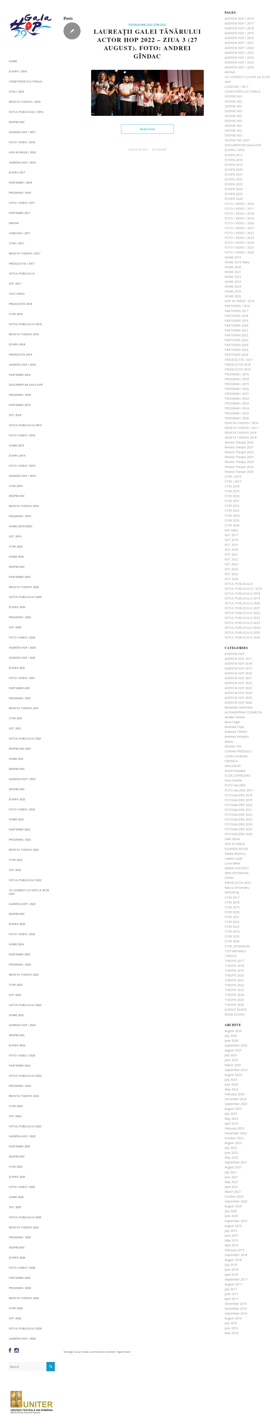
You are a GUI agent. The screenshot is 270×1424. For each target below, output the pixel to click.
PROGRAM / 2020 (20, 617)
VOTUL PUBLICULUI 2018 (25, 324)
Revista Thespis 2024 (24, 1096)
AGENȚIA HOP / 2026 (22, 1338)
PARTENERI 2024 (19, 1065)
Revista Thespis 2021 (24, 708)
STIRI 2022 (15, 860)
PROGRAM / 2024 (20, 1086)
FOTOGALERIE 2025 (238, 829)
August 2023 (233, 1109)
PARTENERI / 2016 (20, 182)
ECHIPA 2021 (17, 668)
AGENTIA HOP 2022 (238, 683)
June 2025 (231, 1060)
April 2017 (231, 1299)
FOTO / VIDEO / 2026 (22, 1268)
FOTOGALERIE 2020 (238, 805)
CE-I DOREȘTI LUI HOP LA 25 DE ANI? (29, 892)
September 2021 (236, 1162)
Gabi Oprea (232, 839)
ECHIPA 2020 (17, 607)
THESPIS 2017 (234, 961)
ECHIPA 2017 (17, 172)
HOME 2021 (16, 759)
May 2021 (231, 1182)
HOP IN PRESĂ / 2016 (22, 152)
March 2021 (233, 1192)
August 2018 (233, 1260)
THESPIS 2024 (234, 995)
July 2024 (231, 1080)
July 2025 (231, 1055)
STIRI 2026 (15, 1308)
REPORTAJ (232, 892)
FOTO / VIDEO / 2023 (22, 934)
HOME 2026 (233, 296)
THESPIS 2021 (234, 980)
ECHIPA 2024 (17, 1045)
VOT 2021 (15, 728)
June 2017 (231, 1294)
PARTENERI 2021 (19, 688)
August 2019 (233, 1226)
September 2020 (236, 1201)
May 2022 (231, 1157)
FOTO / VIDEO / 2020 (22, 637)
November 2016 (236, 1308)
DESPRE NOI (16, 122)
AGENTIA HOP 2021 (238, 678)
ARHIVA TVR (233, 746)
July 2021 (231, 1172)
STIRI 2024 (15, 1106)
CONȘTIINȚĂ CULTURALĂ (25, 81)
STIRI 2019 (15, 486)
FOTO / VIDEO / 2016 (22, 142)
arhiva (229, 742)
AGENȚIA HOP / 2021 (22, 658)
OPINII (229, 878)
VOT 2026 (15, 1318)
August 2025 (233, 1050)
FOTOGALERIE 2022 (141, 24)
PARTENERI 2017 (19, 213)
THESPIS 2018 (234, 966)
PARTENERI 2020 (19, 577)
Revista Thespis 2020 (24, 587)
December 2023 (236, 1099)
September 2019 (236, 1221)
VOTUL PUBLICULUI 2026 (25, 1328)
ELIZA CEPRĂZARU (238, 776)
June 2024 (231, 1084)
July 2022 (231, 1148)
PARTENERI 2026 (19, 1278)
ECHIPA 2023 (17, 924)
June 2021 (231, 1177)
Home (13, 61)
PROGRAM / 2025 (20, 1237)
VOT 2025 (15, 1207)
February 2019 (234, 1250)
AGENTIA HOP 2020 (238, 673)
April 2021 (231, 1187)
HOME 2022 (16, 819)
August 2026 (233, 1031)
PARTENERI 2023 (19, 954)
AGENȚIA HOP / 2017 (22, 132)
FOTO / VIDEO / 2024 (22, 1055)
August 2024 (233, 1075)
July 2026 (231, 1036)
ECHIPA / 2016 (18, 71)
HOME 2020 (16, 557)
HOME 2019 (16, 445)
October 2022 (234, 1138)
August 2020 (233, 1206)
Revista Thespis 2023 (24, 974)
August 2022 (233, 1143)
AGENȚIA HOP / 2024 (22, 1025)
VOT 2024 (15, 1116)
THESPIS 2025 (234, 1000)
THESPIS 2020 (234, 975)
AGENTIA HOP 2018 (238, 663)
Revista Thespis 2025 (24, 1227)
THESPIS (230, 956)
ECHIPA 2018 (17, 344)
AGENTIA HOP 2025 (238, 698)
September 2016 (236, 1313)
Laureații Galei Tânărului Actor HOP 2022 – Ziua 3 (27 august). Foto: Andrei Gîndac (147, 44)
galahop (161, 149)
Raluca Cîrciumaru (237, 888)
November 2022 (236, 1133)
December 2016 (236, 1304)
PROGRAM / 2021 (20, 698)
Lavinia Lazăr (234, 858)
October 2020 (234, 1196)
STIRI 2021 (15, 718)
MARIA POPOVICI (236, 868)
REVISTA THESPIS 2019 (24, 506)
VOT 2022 (15, 870)
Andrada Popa (234, 727)
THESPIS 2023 (234, 990)
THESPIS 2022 (234, 985)
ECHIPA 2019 (17, 455)
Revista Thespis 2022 (24, 850)
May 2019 (231, 1240)
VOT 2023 (15, 995)
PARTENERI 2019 (19, 405)
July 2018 (231, 1265)
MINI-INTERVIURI (236, 873)
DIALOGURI (233, 766)
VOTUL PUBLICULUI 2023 (25, 1005)
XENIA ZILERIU (235, 1014)
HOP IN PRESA (235, 844)
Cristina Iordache (236, 756)
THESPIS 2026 (234, 1005)
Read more (147, 129)
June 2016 (231, 1328)
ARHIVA (14, 223)
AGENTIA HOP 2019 (238, 668)
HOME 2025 (16, 1197)
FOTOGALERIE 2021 (238, 810)
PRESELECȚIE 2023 (238, 883)
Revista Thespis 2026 (24, 1298)
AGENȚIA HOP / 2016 (22, 162)
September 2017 (236, 1279)
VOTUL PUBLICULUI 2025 (25, 1217)
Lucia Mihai (232, 863)
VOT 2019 (15, 536)
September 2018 (236, 1255)
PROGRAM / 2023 (20, 964)
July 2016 (231, 1323)
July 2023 (231, 1114)
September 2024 (236, 1070)
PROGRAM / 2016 (20, 193)
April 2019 (231, 1245)
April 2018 (231, 1275)
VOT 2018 (15, 415)
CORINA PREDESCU (238, 751)
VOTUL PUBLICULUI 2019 (25, 425)
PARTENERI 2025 (19, 1146)
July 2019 (231, 1231)
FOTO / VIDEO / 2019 (22, 466)
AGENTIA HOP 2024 (238, 693)
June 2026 (231, 1041)
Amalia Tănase (235, 717)
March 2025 (233, 1065)
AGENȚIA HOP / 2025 (22, 1136)
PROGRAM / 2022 (20, 839)
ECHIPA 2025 (17, 1177)
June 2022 (231, 1153)
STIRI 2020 (15, 546)
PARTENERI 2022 (19, 829)
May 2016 (231, 1333)
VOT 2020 (15, 627)
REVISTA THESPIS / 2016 (24, 102)
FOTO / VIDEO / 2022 (22, 809)
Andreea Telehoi (236, 732)
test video (16, 294)
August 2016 (233, 1318)
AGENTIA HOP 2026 (238, 703)
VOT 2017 (15, 283)
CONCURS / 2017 (19, 233)
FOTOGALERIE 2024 (238, 824)
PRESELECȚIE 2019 (20, 354)
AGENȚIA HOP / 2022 (22, 779)
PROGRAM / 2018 (20, 395)
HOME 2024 (16, 944)
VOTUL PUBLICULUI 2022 (25, 880)
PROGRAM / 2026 (20, 1288)
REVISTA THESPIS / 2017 (24, 253)
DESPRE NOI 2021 (20, 749)
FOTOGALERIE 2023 (238, 819)
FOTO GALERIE (235, 785)
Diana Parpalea (235, 771)
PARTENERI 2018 (19, 375)
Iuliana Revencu (235, 854)
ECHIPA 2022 (17, 799)
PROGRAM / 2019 (20, 516)
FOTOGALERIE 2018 (238, 795)
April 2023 (231, 1123)
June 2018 (231, 1269)
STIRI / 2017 (16, 243)
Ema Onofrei (233, 780)
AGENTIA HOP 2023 (238, 688)
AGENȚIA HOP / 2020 (22, 647)
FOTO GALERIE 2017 (239, 790)
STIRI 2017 (232, 897)
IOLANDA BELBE (236, 849)
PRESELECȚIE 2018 (20, 304)
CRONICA (231, 761)
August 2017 (233, 1284)
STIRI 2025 (15, 1166)
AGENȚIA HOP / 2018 (22, 364)
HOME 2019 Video (20, 526)
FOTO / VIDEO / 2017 (22, 203)
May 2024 (231, 1089)
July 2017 (231, 1289)
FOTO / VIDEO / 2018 (22, 435)
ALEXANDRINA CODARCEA (243, 712)
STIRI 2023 (15, 985)
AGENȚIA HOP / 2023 (22, 904)
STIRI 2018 (15, 314)
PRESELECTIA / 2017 (21, 263)
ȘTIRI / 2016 (16, 91)
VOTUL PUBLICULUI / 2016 (26, 112)
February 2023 (234, 1128)
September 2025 (236, 1045)
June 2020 (231, 1216)
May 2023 (231, 1119)
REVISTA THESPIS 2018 (24, 334)
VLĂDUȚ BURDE (236, 1009)
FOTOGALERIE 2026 (238, 834)
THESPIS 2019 (234, 970)
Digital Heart (124, 1351)
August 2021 (233, 1167)
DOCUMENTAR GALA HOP (26, 385)
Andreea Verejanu (237, 736)
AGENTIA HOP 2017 (238, 659)
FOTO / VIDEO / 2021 (22, 678)
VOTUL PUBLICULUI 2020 (25, 597)
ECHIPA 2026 (17, 1257)
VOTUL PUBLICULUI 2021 (25, 738)
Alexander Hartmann (239, 707)
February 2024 (234, 1094)
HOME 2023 (16, 1015)
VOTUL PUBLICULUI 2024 (25, 1076)
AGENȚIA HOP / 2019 (22, 476)
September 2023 (236, 1104)
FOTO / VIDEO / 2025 (22, 1187)
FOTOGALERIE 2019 (238, 800)
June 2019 (231, 1235)
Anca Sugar (232, 722)
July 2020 (231, 1211)
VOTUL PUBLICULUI (22, 273)
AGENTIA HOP (234, 654)
